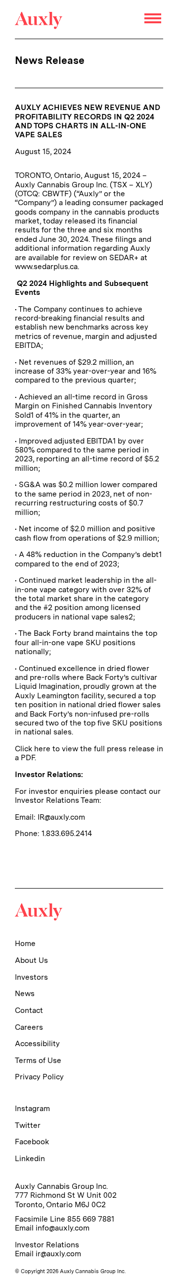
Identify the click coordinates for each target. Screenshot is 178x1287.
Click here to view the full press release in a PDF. (89, 753)
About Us (31, 960)
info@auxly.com (62, 1227)
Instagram (32, 1108)
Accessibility (37, 1043)
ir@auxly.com (58, 1253)
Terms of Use (38, 1060)
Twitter (28, 1125)
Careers (29, 1027)
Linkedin (30, 1158)
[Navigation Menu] (153, 19)
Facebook (32, 1141)
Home (25, 943)
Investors (31, 977)
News (25, 993)
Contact (29, 1010)
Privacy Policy (39, 1076)
